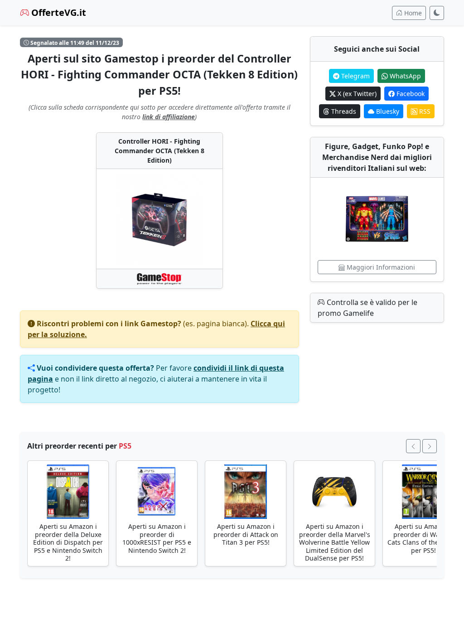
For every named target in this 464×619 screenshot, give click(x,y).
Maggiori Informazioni (380, 267)
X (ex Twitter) (356, 93)
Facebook (410, 93)
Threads (342, 111)
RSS (423, 111)
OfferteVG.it (57, 12)
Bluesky (386, 111)
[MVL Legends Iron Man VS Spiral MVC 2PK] (377, 219)
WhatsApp (404, 76)
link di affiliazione (168, 116)
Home (412, 13)
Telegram (354, 76)
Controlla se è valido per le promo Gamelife (367, 307)
